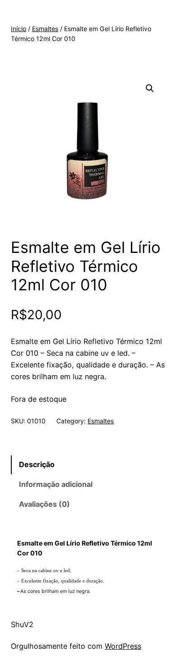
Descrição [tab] (37, 464)
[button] (150, 88)
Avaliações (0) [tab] (44, 504)
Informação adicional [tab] (56, 484)
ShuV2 (22, 624)
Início (18, 28)
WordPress (123, 646)
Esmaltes (45, 28)
